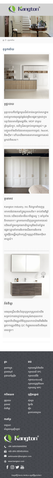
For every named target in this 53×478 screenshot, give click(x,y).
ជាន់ (30, 362)
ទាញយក (7, 425)
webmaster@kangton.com (20, 456)
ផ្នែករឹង (30, 404)
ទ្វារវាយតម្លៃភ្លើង (10, 376)
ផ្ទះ (4, 40)
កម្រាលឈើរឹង (33, 376)
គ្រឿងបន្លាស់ (33, 394)
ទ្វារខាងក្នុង (8, 368)
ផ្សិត (29, 408)
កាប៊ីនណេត (9, 394)
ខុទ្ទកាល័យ (10, 40)
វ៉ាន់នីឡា (7, 408)
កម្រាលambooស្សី (35, 380)
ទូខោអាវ (7, 404)
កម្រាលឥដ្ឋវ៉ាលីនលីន (36, 368)
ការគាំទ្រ (7, 419)
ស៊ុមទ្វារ (30, 400)
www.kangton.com (16, 461)
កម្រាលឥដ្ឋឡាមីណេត (36, 383)
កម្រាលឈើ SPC (34, 372)
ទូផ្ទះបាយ (7, 400)
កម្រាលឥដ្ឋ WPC (34, 387)
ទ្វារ (5, 362)
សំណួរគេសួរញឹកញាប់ (12, 429)
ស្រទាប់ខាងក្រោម (34, 412)
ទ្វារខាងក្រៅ (8, 372)
